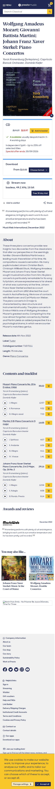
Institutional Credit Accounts (15, 712)
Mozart (6, 384)
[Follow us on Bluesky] (17, 669)
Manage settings (20, 784)
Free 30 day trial (40, 193)
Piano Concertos (19, 356)
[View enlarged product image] (27, 91)
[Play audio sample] (5, 403)
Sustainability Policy (11, 658)
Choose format (37, 170)
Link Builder (8, 704)
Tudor (12, 340)
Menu (8, 5)
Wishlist (6, 692)
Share (49, 203)
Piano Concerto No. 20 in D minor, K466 (19, 386)
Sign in (5, 684)
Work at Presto (9, 661)
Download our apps (11, 740)
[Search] (49, 11)
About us (6, 642)
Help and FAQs (9, 700)
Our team (7, 646)
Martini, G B (8, 421)
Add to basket (41, 130)
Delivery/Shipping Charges (14, 708)
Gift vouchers (8, 696)
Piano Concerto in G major (19, 423)
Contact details (9, 730)
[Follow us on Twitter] (11, 669)
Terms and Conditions (12, 716)
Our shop (7, 650)
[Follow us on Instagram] (22, 669)
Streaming (7, 688)
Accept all (44, 784)
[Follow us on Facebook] (5, 669)
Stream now (18, 182)
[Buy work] (48, 386)
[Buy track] (48, 403)
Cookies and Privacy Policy (14, 720)
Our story (7, 654)
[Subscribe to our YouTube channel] (28, 669)
